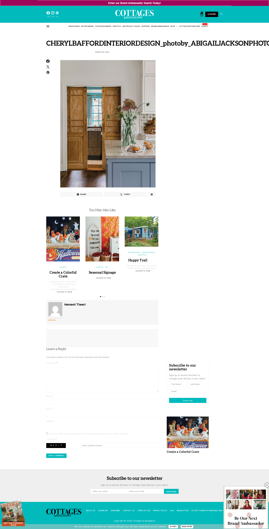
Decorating (134, 252)
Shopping (145, 26)
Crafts (63, 267)
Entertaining (87, 26)
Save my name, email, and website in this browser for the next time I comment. (89, 434)
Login (212, 14)
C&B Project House (131, 26)
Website (50, 421)
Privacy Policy (160, 510)
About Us (90, 510)
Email (49, 408)
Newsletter (183, 510)
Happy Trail (141, 260)
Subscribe (188, 400)
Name (49, 396)
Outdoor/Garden (103, 26)
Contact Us (128, 510)
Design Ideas (74, 26)
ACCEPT (173, 526)
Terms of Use (143, 510)
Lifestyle (117, 26)
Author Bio (51, 320)
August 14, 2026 (64, 292)
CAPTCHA (52, 439)
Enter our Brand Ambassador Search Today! (134, 2)
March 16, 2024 (102, 52)
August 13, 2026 (103, 278)
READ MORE (187, 526)
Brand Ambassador (160, 26)
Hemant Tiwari (75, 304)
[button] (100, 296)
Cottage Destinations (189, 26)
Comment (51, 363)
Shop (172, 26)
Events (204, 26)
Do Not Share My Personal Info (207, 510)
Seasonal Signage (102, 273)
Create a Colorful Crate (63, 274)
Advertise (103, 510)
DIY (106, 267)
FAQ (172, 510)
